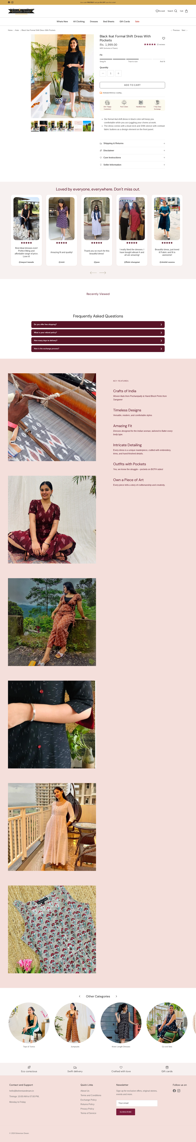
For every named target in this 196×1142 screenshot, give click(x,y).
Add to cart (132, 85)
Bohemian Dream (22, 1133)
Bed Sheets (108, 21)
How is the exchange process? (46, 349)
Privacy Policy (87, 1109)
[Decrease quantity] (103, 73)
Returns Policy (87, 1104)
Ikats (17, 30)
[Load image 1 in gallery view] (62, 76)
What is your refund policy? (45, 333)
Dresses (94, 21)
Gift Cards (125, 21)
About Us (85, 1091)
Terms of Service (88, 1113)
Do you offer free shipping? (45, 324)
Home (10, 30)
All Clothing (79, 21)
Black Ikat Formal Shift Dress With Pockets (38, 30)
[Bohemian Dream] (21, 11)
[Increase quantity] (118, 73)
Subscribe (126, 1112)
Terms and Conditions (91, 1095)
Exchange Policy (89, 1100)
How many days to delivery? (45, 341)
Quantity (104, 67)
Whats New (62, 21)
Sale (137, 21)
